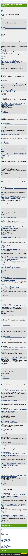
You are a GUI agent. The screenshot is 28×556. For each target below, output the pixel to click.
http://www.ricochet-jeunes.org (6, 452)
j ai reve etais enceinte (12, 18)
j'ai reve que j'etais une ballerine (8, 453)
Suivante (9, 525)
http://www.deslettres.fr (5, 80)
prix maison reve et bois (7, 390)
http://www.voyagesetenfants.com (6, 474)
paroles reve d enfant (5, 534)
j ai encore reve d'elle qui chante (15, 422)
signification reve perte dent (5, 535)
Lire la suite (2, 15)
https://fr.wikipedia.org (5, 112)
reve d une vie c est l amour (10, 41)
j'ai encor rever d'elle (19, 357)
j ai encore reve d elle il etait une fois (18, 28)
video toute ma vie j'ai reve (12, 258)
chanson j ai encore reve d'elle (19, 61)
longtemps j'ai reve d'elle (9, 315)
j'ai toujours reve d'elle (4, 134)
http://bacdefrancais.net (5, 102)
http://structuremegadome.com (6, 325)
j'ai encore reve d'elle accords (20, 400)
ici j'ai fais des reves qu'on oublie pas (9, 153)
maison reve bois (12, 390)
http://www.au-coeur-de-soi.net (6, 123)
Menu (26, 0)
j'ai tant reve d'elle (18, 81)
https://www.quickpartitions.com (6, 277)
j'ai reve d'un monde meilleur (17, 504)
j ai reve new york (4, 464)
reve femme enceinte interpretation (6, 546)
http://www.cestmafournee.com (6, 195)
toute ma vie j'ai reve (23, 89)
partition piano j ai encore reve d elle (16, 278)
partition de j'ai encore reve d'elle (13, 217)
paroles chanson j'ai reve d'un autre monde (9, 60)
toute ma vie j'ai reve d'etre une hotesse (17, 177)
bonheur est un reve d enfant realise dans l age (8, 538)
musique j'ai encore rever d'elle (17, 267)
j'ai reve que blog (18, 226)
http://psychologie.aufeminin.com (6, 143)
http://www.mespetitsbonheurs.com (7, 27)
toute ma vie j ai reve (4, 90)
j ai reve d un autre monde (12, 90)
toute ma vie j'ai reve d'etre (9, 28)
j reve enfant (3, 533)
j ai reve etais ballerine (14, 453)
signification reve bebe (5, 545)
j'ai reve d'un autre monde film (8, 287)
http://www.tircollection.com (6, 484)
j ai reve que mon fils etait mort (7, 422)
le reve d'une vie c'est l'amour (9, 124)
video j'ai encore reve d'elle (16, 257)
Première (4, 525)
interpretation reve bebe (5, 547)
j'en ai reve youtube (15, 409)
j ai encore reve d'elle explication (20, 197)
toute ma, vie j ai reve (18, 41)
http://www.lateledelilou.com (6, 256)
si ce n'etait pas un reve (13, 144)
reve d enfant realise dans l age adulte (7, 539)
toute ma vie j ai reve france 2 (15, 443)
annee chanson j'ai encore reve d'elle (11, 61)
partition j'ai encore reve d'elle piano (8, 278)
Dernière (11, 525)
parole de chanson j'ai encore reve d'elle (18, 60)
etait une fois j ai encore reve (20, 113)
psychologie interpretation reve (6, 542)
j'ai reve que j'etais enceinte (6, 18)
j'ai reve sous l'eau (7, 475)
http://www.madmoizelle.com (6, 378)
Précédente (6, 525)
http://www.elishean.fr (5, 71)
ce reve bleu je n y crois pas (8, 443)
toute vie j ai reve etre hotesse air (9, 177)
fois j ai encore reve (11, 104)
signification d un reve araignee (6, 541)
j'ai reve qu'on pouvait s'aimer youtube (8, 409)
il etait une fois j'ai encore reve (20, 103)
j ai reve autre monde (18, 104)
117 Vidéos (6, 6)
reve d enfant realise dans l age (6, 540)
